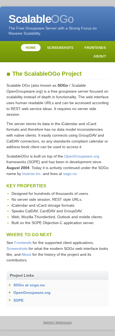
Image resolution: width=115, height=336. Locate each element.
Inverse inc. (32, 173)
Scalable (41, 19)
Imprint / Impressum (57, 322)
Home (31, 48)
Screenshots (60, 48)
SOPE (18, 300)
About (100, 56)
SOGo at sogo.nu (29, 285)
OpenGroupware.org (81, 156)
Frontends (95, 48)
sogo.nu (70, 173)
